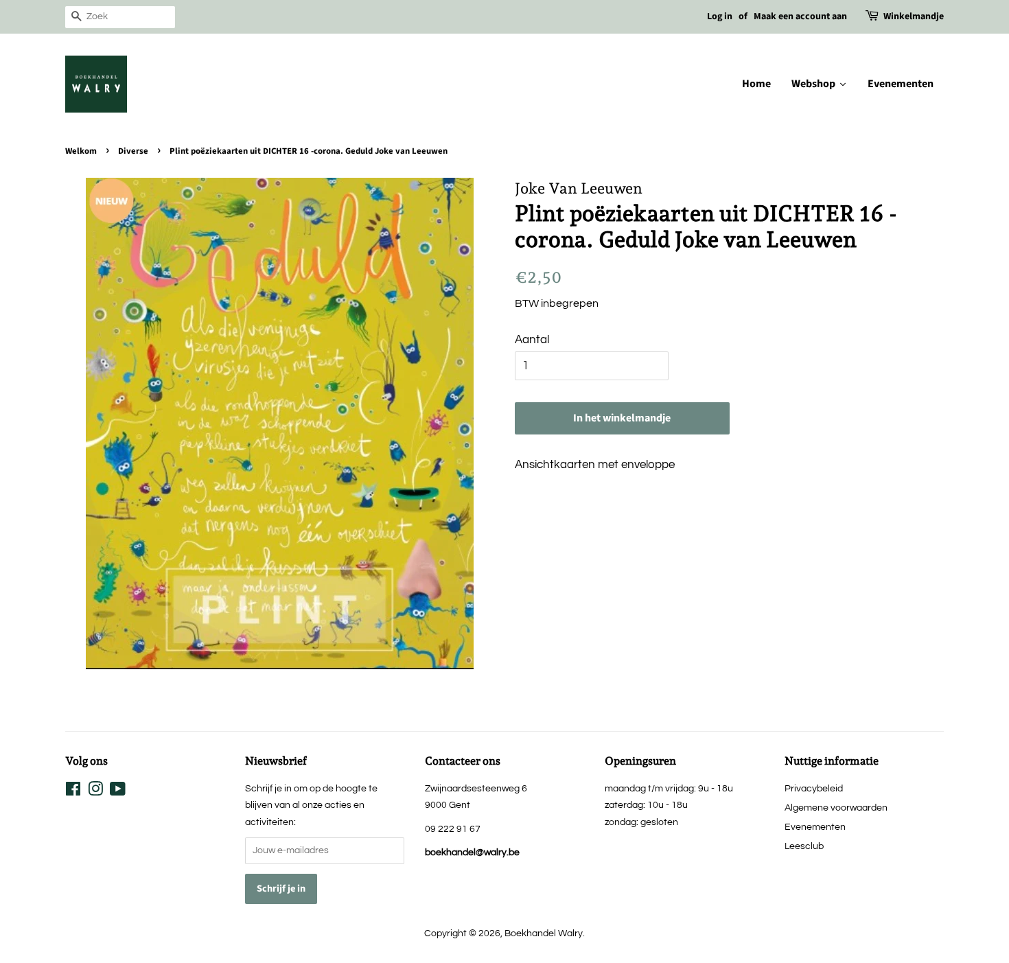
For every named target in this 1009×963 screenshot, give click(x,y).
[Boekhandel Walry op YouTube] (118, 792)
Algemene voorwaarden (836, 807)
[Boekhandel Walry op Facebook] (73, 792)
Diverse (133, 151)
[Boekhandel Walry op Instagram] (95, 792)
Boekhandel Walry (544, 933)
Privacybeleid (814, 788)
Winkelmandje (913, 16)
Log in (719, 16)
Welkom (81, 151)
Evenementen (815, 827)
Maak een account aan (800, 16)
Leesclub (804, 846)
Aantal (532, 340)
